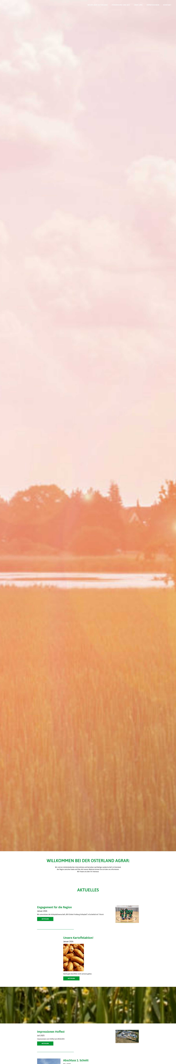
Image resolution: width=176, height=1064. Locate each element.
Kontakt (167, 5)
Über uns (138, 5)
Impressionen (153, 5)
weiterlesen (45, 919)
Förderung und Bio (121, 5)
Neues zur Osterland (98, 5)
